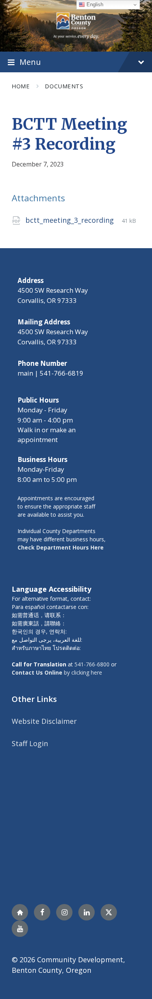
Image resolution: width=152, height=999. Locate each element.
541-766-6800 (92, 664)
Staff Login (30, 743)
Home (21, 86)
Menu (30, 61)
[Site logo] (76, 25)
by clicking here (57, 672)
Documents (64, 86)
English (94, 4)
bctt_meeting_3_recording (70, 220)
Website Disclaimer (44, 721)
